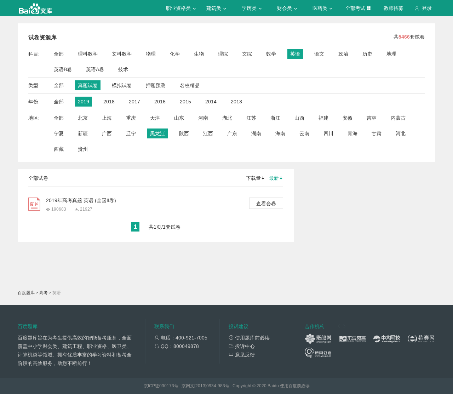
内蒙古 (398, 118)
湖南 (256, 133)
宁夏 (59, 133)
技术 (123, 69)
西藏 (59, 149)
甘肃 (377, 133)
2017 (134, 101)
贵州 (83, 149)
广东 (232, 133)
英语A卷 (95, 69)
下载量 (253, 178)
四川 (328, 133)
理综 (223, 54)
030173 (166, 385)
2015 (185, 101)
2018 (109, 101)
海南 (280, 133)
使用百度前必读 (295, 385)
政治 (343, 54)
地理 (391, 54)
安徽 (347, 118)
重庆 (131, 118)
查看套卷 (266, 203)
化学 (175, 54)
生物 (199, 54)
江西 (208, 133)
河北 (401, 133)
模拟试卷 (122, 85)
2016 (160, 101)
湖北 (227, 118)
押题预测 (156, 85)
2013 (236, 101)
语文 (319, 54)
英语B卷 (63, 69)
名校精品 (190, 85)
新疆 (83, 133)
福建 (323, 118)
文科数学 (122, 54)
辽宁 (131, 133)
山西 (299, 118)
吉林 (372, 118)
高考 (43, 292)
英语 (295, 54)
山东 (179, 118)
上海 (107, 118)
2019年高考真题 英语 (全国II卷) (81, 200)
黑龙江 (157, 133)
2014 (211, 101)
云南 (304, 133)
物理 (151, 54)
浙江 (275, 118)
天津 (155, 118)
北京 (83, 118)
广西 (107, 133)
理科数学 (88, 54)
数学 (271, 54)
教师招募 (393, 8)
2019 (83, 101)
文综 (247, 54)
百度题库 (26, 292)
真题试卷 (88, 85)
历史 (367, 54)
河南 (203, 118)
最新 (274, 178)
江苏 (251, 118)
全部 (59, 54)
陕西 (184, 133)
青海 (352, 133)
